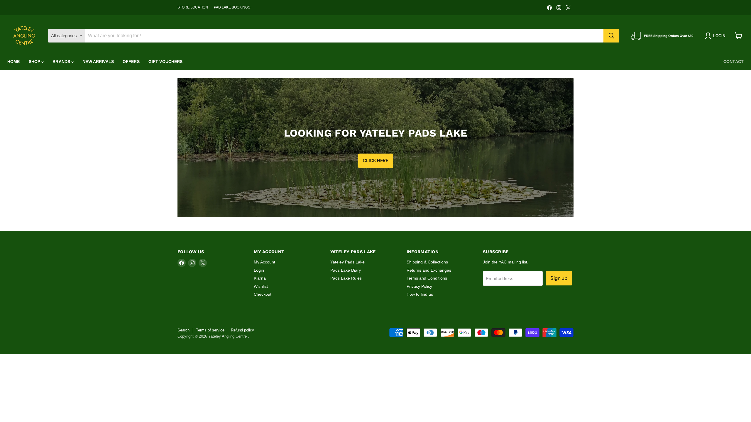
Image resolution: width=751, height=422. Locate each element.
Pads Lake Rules (346, 278)
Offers (131, 61)
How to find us (420, 294)
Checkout (262, 294)
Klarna (260, 278)
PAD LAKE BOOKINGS (232, 7)
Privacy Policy (419, 286)
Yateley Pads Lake (347, 262)
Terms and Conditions (427, 278)
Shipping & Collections (427, 262)
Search (183, 330)
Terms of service (210, 330)
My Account (264, 262)
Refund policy (242, 330)
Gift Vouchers (165, 61)
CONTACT (733, 61)
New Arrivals (98, 61)
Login (259, 270)
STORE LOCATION (192, 7)
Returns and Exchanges (429, 270)
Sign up (558, 278)
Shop (35, 61)
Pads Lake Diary (345, 270)
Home (13, 61)
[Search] (611, 35)
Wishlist (261, 286)
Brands (62, 61)
